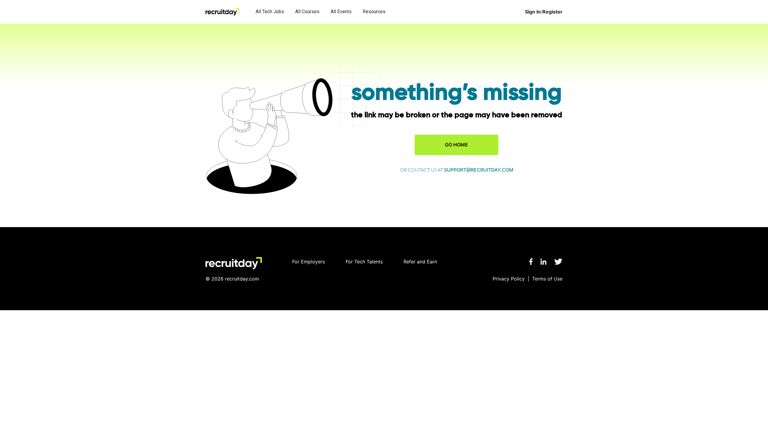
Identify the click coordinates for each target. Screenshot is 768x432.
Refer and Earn (420, 262)
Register (552, 12)
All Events (341, 11)
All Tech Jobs (270, 11)
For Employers (308, 262)
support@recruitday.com (478, 170)
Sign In (533, 12)
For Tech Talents (364, 262)
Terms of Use (547, 279)
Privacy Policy (509, 279)
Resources (374, 11)
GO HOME (456, 145)
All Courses (307, 11)
